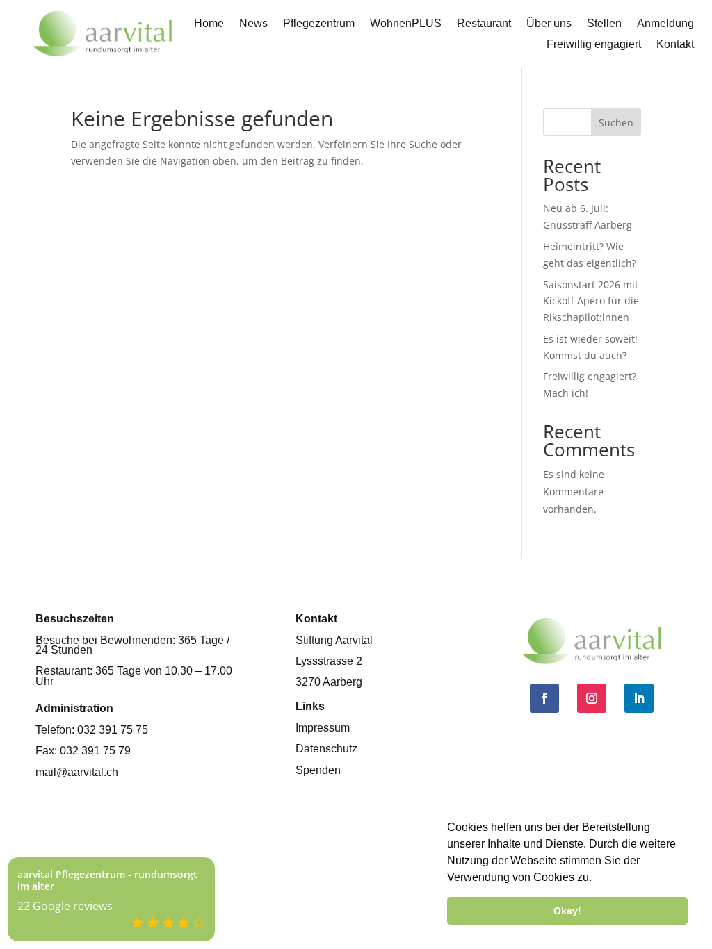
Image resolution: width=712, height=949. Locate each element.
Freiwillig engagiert (594, 45)
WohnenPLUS (406, 24)
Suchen (616, 122)
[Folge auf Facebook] (544, 698)
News (253, 24)
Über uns (549, 24)
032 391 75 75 (112, 730)
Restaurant (484, 24)
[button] (596, 879)
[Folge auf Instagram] (591, 698)
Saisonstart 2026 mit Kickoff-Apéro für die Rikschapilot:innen (591, 301)
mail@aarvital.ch (76, 772)
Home (209, 24)
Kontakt (675, 45)
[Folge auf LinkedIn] (639, 698)
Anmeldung (665, 24)
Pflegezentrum (319, 24)
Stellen (604, 24)
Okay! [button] (567, 910)
